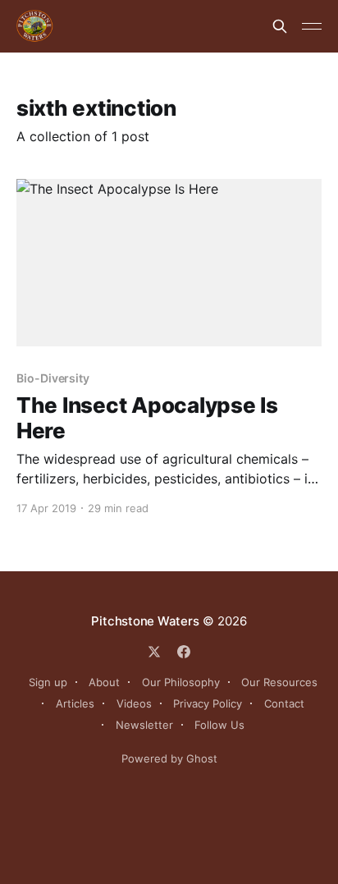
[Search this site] (280, 26)
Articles (75, 703)
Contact (284, 703)
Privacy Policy (207, 703)
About (104, 682)
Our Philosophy (181, 682)
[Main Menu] (311, 26)
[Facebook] (183, 651)
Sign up (48, 682)
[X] (154, 651)
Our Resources (279, 682)
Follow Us (219, 724)
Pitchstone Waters (145, 621)
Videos (134, 703)
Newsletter (144, 724)
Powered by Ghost (169, 758)
